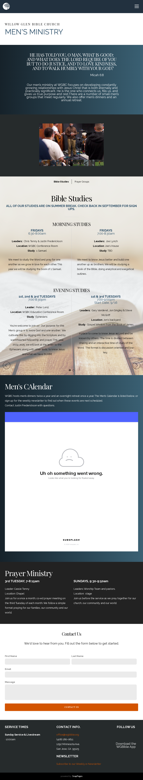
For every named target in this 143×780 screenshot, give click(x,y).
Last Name (78, 656)
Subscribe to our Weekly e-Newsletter (78, 763)
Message (10, 682)
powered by (72, 776)
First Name (11, 656)
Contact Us (71, 707)
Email (8, 669)
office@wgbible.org (67, 734)
